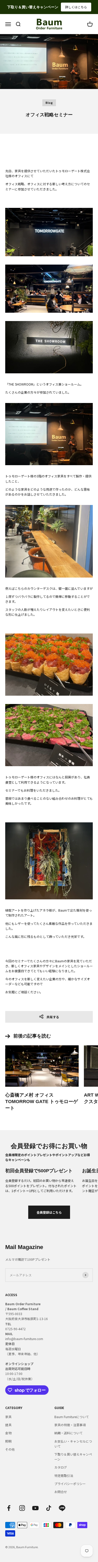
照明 (8, 1441)
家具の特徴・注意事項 (70, 1425)
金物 (8, 1433)
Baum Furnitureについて (71, 1416)
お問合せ (60, 1491)
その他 (10, 1449)
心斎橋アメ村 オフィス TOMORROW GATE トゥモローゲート (41, 1101)
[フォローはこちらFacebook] (8, 1508)
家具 (8, 1416)
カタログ (60, 1467)
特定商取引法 (63, 1475)
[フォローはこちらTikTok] (48, 1508)
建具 (8, 1425)
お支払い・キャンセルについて (73, 1443)
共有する (53, 1017)
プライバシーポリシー (70, 1483)
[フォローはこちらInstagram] (22, 1508)
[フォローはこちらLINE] (62, 1508)
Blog (49, 102)
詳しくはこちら (76, 7)
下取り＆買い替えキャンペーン (73, 1456)
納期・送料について (68, 1433)
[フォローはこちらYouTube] (35, 1508)
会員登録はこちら (49, 1212)
